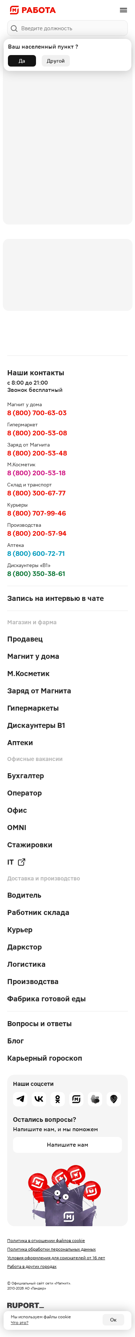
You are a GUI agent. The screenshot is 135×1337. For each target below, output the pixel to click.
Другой (56, 61)
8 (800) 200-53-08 (37, 433)
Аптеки (20, 742)
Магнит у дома (33, 656)
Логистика (26, 964)
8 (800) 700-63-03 (37, 413)
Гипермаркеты (33, 708)
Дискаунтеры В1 (36, 725)
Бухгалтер (25, 775)
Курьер (19, 929)
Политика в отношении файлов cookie (46, 1240)
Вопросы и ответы (39, 1023)
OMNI (16, 827)
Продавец (25, 639)
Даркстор (24, 947)
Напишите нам (67, 1144)
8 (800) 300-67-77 (36, 493)
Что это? (19, 1322)
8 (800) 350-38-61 (36, 573)
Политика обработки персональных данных (51, 1249)
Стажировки (30, 844)
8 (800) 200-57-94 (37, 533)
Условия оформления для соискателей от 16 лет (56, 1257)
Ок (113, 1320)
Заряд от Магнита (39, 690)
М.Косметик (28, 673)
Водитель (24, 895)
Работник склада (38, 912)
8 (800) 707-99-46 (36, 513)
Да (22, 61)
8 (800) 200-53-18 (36, 473)
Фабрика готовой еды (46, 998)
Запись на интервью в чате (55, 598)
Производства (33, 981)
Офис (17, 810)
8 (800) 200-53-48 (37, 453)
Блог (15, 1041)
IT (10, 862)
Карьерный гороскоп (44, 1058)
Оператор (24, 793)
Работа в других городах (32, 1266)
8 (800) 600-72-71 (36, 553)
